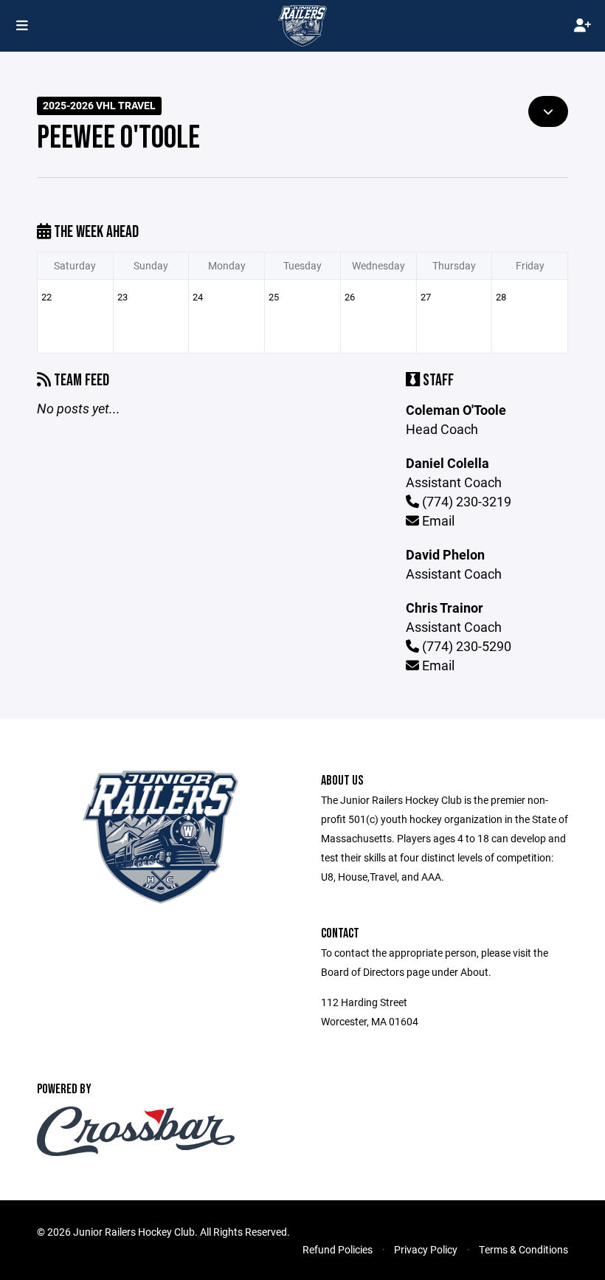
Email (436, 520)
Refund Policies (337, 1249)
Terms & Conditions (523, 1249)
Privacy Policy (425, 1249)
